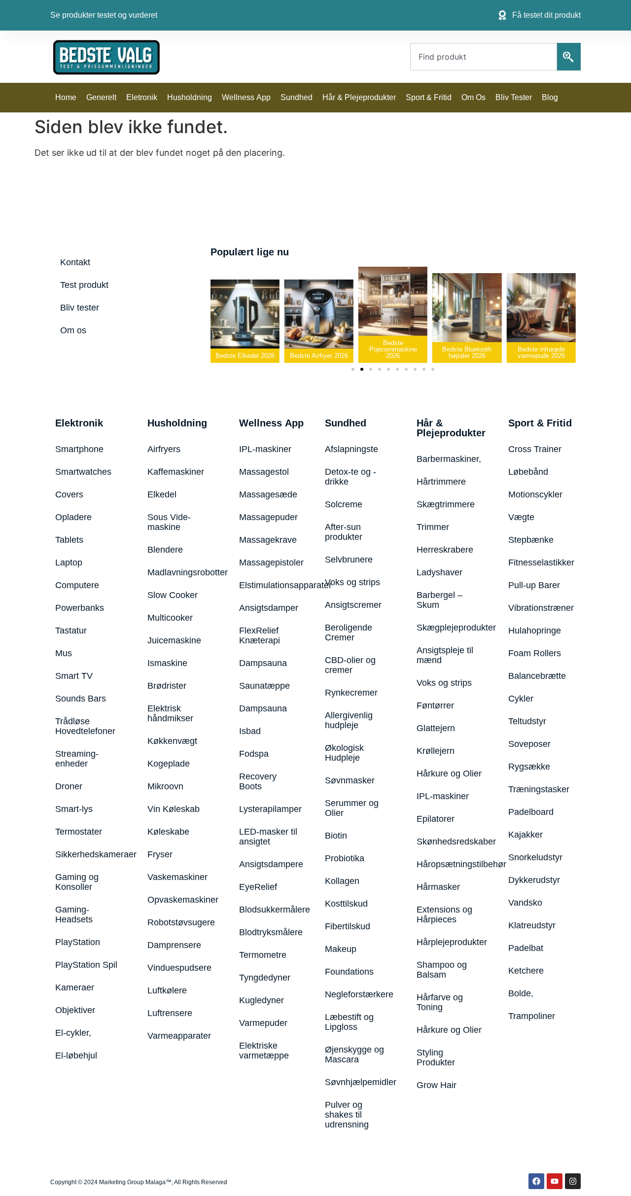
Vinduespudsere (179, 968)
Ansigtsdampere (269, 864)
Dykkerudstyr (534, 880)
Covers (69, 494)
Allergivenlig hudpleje (349, 720)
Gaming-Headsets (74, 914)
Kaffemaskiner (175, 472)
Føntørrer (435, 705)
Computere (77, 585)
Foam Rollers (534, 653)
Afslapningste (351, 449)
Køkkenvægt (172, 741)
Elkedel (161, 494)
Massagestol (264, 472)
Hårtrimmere (441, 482)
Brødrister (166, 686)
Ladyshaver (439, 572)
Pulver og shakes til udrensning (347, 1114)
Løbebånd (528, 472)
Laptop (68, 562)
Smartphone (79, 449)
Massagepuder (268, 517)
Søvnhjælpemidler (358, 1082)
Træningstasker (538, 789)
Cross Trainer (534, 449)
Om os (473, 97)
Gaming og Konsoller (77, 882)
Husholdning (189, 97)
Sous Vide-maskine (169, 522)
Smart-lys (74, 809)
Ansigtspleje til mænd (445, 655)
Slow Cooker (172, 595)
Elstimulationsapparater (269, 585)
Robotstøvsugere (180, 922)
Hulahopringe (534, 630)
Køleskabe (168, 832)
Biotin (336, 836)
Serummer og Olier (352, 808)
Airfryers (163, 449)
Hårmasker (438, 887)
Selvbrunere (349, 559)
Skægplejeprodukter (450, 628)
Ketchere (526, 971)
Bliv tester (513, 97)
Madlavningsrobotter (180, 572)
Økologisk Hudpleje (344, 753)
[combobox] (483, 56)
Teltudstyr (527, 721)
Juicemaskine (174, 640)
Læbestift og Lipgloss (349, 1022)
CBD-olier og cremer (350, 665)
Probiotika (344, 858)
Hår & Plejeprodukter (359, 97)
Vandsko (525, 903)
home (65, 97)
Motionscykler (535, 494)
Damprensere (174, 945)
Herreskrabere (445, 550)
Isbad (250, 731)
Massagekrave (268, 540)
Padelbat (525, 948)
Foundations (349, 972)
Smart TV (74, 676)
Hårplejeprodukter (450, 942)
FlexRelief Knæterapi (259, 635)
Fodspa (254, 754)
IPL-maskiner (265, 449)
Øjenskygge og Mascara (354, 1054)
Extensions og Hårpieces (444, 914)
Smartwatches (83, 472)
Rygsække (529, 767)
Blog (550, 97)
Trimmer (433, 527)
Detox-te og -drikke (350, 477)
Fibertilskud (347, 926)
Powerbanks (79, 608)
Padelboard (531, 812)
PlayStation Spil (86, 965)
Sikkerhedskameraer (88, 854)
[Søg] (569, 56)
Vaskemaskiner (177, 877)
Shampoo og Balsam (442, 970)
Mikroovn (165, 786)
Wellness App (246, 97)
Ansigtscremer (353, 605)
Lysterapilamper (269, 809)
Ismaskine (167, 663)
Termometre (262, 955)
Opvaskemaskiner (180, 900)
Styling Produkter (436, 1057)
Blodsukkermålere (269, 910)
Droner (68, 786)
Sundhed (296, 97)
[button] (216, 311)
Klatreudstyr (532, 925)
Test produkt (84, 285)
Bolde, (520, 993)
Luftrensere (169, 1013)
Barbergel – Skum (439, 600)
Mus (63, 653)
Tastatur (71, 630)
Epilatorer (436, 819)
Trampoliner (531, 1016)
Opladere (73, 517)
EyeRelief (258, 887)
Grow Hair (436, 1085)
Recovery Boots (258, 781)
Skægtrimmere (446, 504)
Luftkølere (167, 990)
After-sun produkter (343, 532)
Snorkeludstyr (535, 857)
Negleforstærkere (358, 994)
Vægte (521, 517)
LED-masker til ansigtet (268, 836)
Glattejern (436, 728)
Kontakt (75, 262)
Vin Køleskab (173, 809)
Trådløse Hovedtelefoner (85, 726)
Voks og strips (352, 582)
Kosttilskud (346, 904)
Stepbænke (531, 540)
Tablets (69, 540)
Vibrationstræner (541, 608)
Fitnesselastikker (541, 562)
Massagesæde (268, 494)
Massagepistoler (269, 562)
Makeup (340, 949)
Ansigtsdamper (268, 608)
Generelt (101, 97)
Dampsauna (263, 663)
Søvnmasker (350, 780)
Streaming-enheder (77, 759)
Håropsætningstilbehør (450, 864)
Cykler (520, 699)
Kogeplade (168, 764)
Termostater (78, 832)
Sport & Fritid (429, 97)
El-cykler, (73, 1033)
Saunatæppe (264, 686)
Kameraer (74, 987)
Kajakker (525, 835)
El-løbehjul (76, 1055)
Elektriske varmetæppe (264, 1050)
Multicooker (170, 618)
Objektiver (75, 1010)
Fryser (160, 854)
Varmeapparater (179, 1036)
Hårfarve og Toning (440, 1002)
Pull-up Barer (534, 585)
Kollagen (342, 881)
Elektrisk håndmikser (170, 713)
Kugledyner (261, 1000)
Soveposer (529, 744)
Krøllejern (436, 751)
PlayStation (77, 942)
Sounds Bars (80, 699)
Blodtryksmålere (269, 932)
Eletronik (141, 97)
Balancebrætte (537, 676)
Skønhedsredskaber (450, 841)
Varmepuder (263, 1023)
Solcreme (343, 504)
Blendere (165, 550)
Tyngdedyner (264, 978)
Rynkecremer (351, 693)
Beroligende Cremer (348, 632)
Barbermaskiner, (449, 459)
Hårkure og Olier (449, 773)
